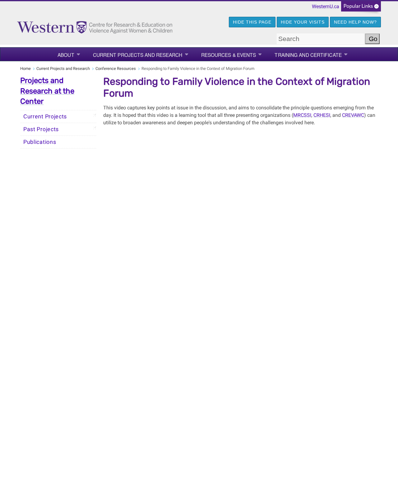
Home (25, 68)
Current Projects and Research (138, 54)
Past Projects (41, 129)
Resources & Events (228, 54)
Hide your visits (303, 22)
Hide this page (252, 22)
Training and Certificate (308, 54)
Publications (39, 142)
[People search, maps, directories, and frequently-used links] (361, 8)
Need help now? (355, 22)
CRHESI (321, 115)
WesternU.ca (325, 6)
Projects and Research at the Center (47, 91)
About (66, 54)
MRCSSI (302, 115)
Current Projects (45, 116)
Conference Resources (115, 68)
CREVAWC (353, 115)
